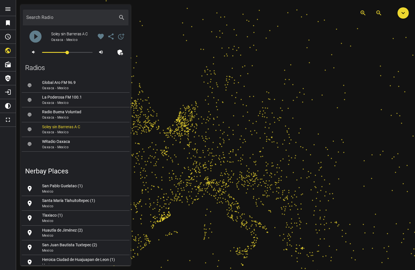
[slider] (67, 52)
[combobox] (70, 19)
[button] (403, 13)
